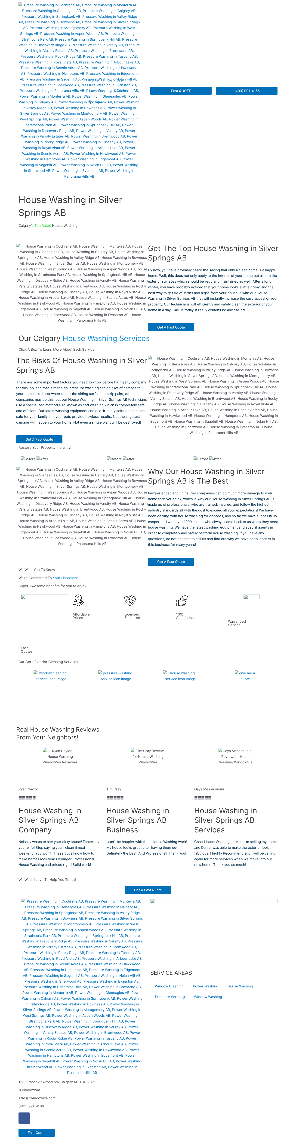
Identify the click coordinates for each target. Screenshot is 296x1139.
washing (92, 388)
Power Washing (98, 712)
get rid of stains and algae (189, 293)
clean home (248, 270)
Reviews (121, 91)
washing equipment (71, 411)
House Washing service (223, 842)
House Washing (163, 712)
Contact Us (224, 698)
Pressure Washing (170, 997)
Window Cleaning (35, 712)
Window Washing (208, 997)
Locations (97, 91)
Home (94, 80)
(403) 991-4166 (31, 1106)
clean (69, 847)
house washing (190, 516)
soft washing (93, 405)
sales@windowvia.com (37, 1098)
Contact (95, 101)
